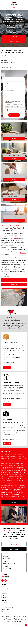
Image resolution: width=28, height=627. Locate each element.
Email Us (14, 280)
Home (3, 586)
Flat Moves (4, 611)
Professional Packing (7, 607)
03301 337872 (7, 530)
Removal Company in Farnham (10, 616)
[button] (14, 8)
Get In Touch (14, 544)
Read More (7, 368)
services (15, 238)
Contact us (23, 253)
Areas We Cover (5, 589)
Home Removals (5, 609)
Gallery (3, 591)
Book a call (14, 284)
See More (14, 138)
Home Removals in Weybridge (15, 619)
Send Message (14, 114)
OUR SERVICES (14, 41)
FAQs (2, 595)
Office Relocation (6, 605)
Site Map (19, 621)
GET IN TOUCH (14, 36)
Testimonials (14, 502)
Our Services (14, 549)
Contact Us (4, 597)
